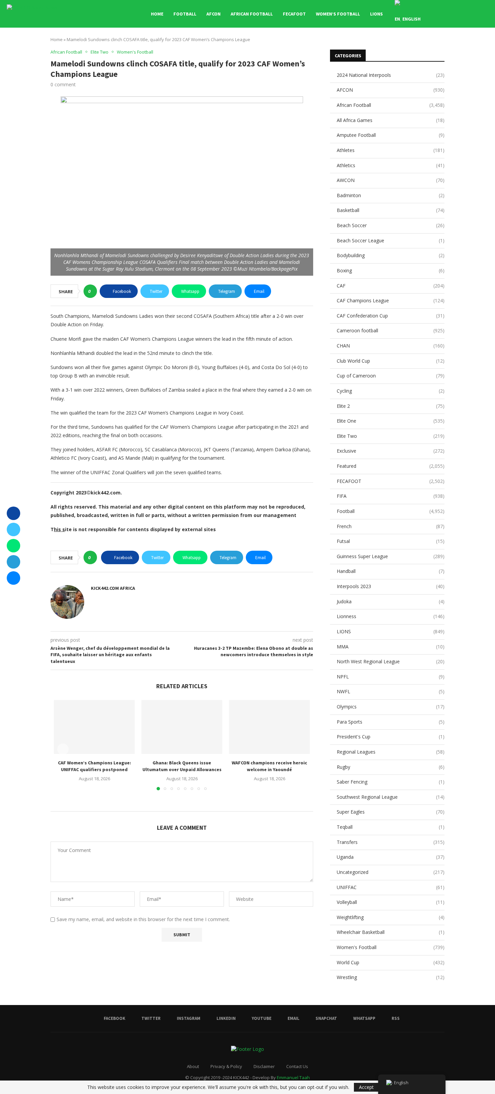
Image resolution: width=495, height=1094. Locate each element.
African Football (252, 14)
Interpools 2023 (390, 586)
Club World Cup (390, 361)
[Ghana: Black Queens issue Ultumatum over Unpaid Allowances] (181, 727)
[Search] (485, 13)
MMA (390, 646)
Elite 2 (390, 406)
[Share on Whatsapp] (13, 545)
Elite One (390, 421)
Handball (390, 571)
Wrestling (390, 977)
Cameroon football (390, 330)
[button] (63, 749)
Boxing (390, 270)
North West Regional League (390, 661)
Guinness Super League (390, 556)
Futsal (390, 541)
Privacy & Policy (226, 1066)
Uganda (390, 857)
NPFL (390, 676)
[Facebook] (448, 13)
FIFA (390, 496)
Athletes (390, 150)
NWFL (390, 691)
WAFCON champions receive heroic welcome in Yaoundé (269, 766)
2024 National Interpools (390, 75)
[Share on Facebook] (13, 513)
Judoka (390, 601)
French (390, 526)
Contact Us (297, 1066)
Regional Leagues (390, 752)
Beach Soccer (390, 225)
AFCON (213, 14)
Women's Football (390, 947)
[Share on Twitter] (13, 529)
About (193, 1066)
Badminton (390, 195)
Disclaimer (264, 1066)
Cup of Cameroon (390, 375)
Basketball (390, 210)
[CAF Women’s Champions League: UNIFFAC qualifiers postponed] (94, 727)
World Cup (390, 962)
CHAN (390, 345)
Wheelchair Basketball (390, 932)
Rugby (390, 767)
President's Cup (390, 736)
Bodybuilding (390, 255)
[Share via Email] (13, 578)
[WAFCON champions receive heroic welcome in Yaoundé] (269, 727)
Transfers (390, 842)
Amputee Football (390, 135)
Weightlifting (390, 917)
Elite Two (390, 436)
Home (157, 14)
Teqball (390, 827)
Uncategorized (390, 872)
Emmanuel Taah (293, 1077)
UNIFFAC (390, 887)
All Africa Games (390, 120)
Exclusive (390, 451)
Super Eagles (390, 812)
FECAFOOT (294, 14)
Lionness (390, 616)
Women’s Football (338, 14)
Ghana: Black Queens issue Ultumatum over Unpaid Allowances (182, 766)
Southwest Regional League (390, 797)
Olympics (390, 706)
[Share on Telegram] (13, 562)
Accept (366, 1087)
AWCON (390, 180)
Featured (390, 466)
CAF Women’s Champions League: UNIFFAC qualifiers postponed (94, 766)
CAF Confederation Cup (390, 315)
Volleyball (390, 902)
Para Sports (390, 722)
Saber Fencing (390, 782)
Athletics (390, 165)
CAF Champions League (390, 300)
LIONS (376, 14)
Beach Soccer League (390, 240)
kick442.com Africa (113, 588)
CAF (390, 285)
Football (184, 14)
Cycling (390, 391)
